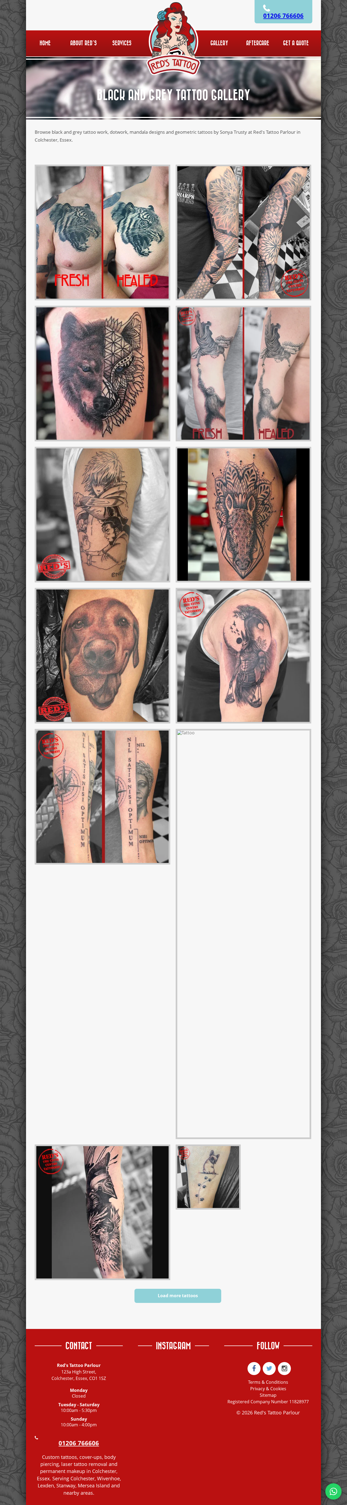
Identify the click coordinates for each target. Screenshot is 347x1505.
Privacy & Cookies (268, 1389)
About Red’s (83, 43)
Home (45, 43)
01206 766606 (283, 15)
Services (121, 43)
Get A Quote (296, 43)
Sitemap (268, 1395)
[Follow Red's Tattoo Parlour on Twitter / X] (269, 1368)
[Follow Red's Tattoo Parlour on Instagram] (284, 1368)
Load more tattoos (178, 1296)
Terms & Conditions (268, 1382)
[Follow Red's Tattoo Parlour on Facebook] (254, 1368)
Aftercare (257, 43)
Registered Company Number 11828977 (268, 1402)
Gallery (219, 43)
